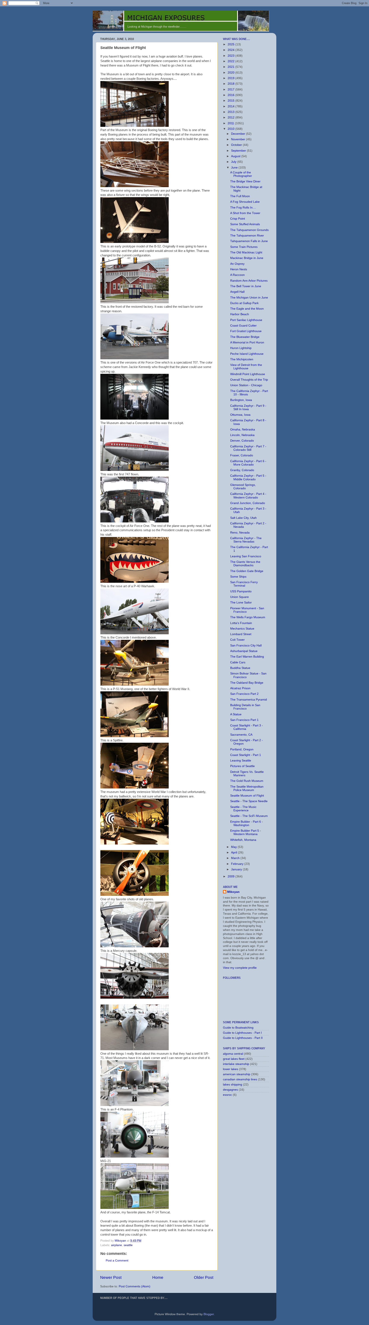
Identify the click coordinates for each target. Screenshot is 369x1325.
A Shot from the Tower (245, 213)
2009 (231, 876)
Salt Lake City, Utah (243, 517)
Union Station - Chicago (246, 385)
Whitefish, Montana (243, 839)
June (235, 167)
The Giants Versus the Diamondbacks (245, 563)
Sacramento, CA (241, 734)
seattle (128, 1245)
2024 (231, 50)
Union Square (239, 597)
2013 (231, 112)
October (237, 144)
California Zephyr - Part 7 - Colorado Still (248, 448)
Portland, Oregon (241, 749)
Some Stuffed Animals (245, 224)
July (234, 161)
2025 (231, 44)
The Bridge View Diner (245, 181)
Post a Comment (117, 1260)
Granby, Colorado (242, 470)
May (234, 847)
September (239, 150)
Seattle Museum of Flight (247, 795)
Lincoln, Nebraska (242, 435)
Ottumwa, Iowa (240, 414)
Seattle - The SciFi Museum (249, 816)
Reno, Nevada (240, 532)
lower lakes (230, 1069)
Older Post (203, 1277)
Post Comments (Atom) (134, 1286)
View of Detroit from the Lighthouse (246, 366)
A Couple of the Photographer (241, 174)
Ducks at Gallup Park (244, 303)
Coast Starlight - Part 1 (245, 755)
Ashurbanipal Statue (244, 651)
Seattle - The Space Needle (249, 801)
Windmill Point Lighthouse (247, 374)
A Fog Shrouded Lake (245, 201)
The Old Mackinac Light (246, 252)
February (237, 863)
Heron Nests (238, 269)
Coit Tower (237, 639)
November (238, 139)
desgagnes (230, 1089)
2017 (231, 89)
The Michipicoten (241, 359)
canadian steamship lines (240, 1079)
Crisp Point (237, 218)
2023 (231, 55)
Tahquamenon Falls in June (249, 241)
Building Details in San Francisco (245, 707)
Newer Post (111, 1277)
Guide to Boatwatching (238, 1027)
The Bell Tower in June (245, 286)
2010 (231, 128)
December (238, 133)
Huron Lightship (241, 348)
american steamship (236, 1074)
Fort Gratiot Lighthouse (246, 331)
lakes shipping (232, 1084)
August (236, 156)
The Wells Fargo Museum (247, 617)
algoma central (233, 1053)
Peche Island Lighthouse (247, 353)
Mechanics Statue (242, 628)
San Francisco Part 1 (244, 720)
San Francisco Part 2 (244, 693)
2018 (231, 83)
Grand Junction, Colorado (247, 503)
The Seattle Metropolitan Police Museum (247, 788)
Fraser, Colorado (241, 455)
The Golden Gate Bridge (246, 571)
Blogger (209, 1314)
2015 (231, 100)
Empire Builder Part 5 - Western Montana (245, 832)
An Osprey (237, 263)
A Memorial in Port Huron (247, 342)
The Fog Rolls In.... (243, 207)
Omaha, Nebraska (242, 429)
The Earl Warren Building (247, 656)
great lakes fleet (234, 1058)
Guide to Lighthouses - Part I (242, 1032)
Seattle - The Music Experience (243, 808)
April (234, 852)
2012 (231, 117)
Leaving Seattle (240, 760)
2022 (231, 61)
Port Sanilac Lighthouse (246, 320)
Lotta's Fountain (241, 623)
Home (157, 1277)
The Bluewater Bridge (244, 337)
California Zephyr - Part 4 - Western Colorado (248, 495)
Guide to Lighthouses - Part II (243, 1038)
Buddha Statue (240, 668)
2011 (231, 123)
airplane (116, 1245)
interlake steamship (236, 1064)
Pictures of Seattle (242, 766)
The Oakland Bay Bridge (246, 682)
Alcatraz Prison (240, 688)
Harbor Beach (239, 314)
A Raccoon (237, 275)
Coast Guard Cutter (243, 325)
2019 (231, 78)
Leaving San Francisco (245, 556)
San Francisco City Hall (246, 645)
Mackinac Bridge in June (246, 258)
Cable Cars (237, 662)
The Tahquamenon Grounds (249, 230)
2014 (231, 106)
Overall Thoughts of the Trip (249, 379)
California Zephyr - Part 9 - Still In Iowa (248, 407)
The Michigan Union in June (249, 297)
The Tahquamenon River (247, 235)
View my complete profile (240, 967)
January (237, 869)
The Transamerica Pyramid (248, 699)
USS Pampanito (241, 591)
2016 (231, 95)
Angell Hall (237, 291)
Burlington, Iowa (241, 400)
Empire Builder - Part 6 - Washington (246, 823)
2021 (231, 66)
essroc (227, 1094)
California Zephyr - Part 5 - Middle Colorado (248, 477)
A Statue (236, 714)
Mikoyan (233, 891)
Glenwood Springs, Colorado (243, 486)
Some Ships (238, 576)
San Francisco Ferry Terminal (244, 584)
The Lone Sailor (241, 602)
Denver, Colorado (242, 440)
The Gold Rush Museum (246, 780)
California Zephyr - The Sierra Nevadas (246, 540)
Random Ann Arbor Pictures (249, 280)
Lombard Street (240, 634)
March (235, 858)
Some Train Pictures (244, 246)
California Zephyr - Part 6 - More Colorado (248, 463)
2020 (231, 72)
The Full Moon (240, 196)
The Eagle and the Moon (247, 308)
